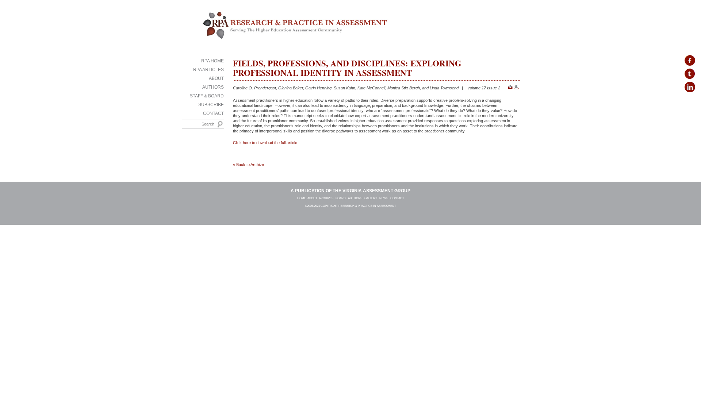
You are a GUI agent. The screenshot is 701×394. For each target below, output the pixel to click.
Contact (213, 113)
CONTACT (397, 198)
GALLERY (370, 198)
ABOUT (312, 198)
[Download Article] (516, 88)
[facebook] (690, 61)
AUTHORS (356, 198)
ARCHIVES (326, 198)
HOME (301, 198)
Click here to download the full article (265, 142)
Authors (213, 87)
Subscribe (211, 104)
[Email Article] (510, 88)
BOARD (341, 198)
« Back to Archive (248, 164)
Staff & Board (207, 95)
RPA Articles (208, 69)
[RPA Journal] (292, 34)
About (216, 78)
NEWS (384, 198)
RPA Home (212, 60)
